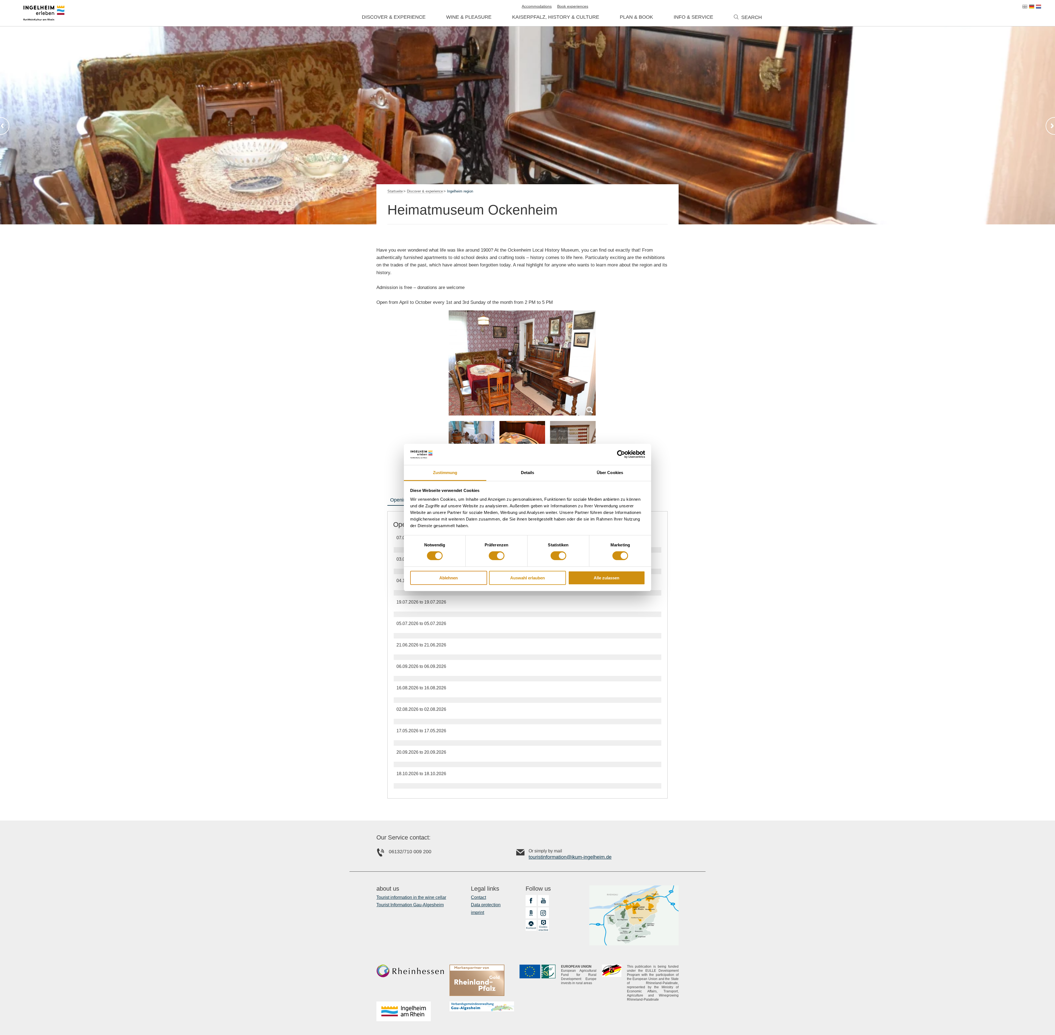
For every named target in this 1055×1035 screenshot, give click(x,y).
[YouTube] (543, 900)
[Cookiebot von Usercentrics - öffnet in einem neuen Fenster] (621, 454)
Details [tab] (527, 472)
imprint (477, 912)
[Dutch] (1038, 6)
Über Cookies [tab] (610, 472)
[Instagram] (543, 912)
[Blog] (531, 912)
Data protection (486, 904)
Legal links (485, 888)
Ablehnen (448, 578)
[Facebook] (531, 900)
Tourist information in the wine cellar (411, 897)
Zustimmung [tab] (445, 472)
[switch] (496, 555)
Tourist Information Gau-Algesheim (410, 904)
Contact (478, 897)
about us (387, 888)
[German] (1031, 6)
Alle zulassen (606, 578)
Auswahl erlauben (527, 578)
